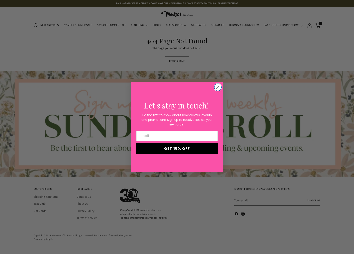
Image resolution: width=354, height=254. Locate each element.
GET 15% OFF (177, 148)
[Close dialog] (217, 87)
